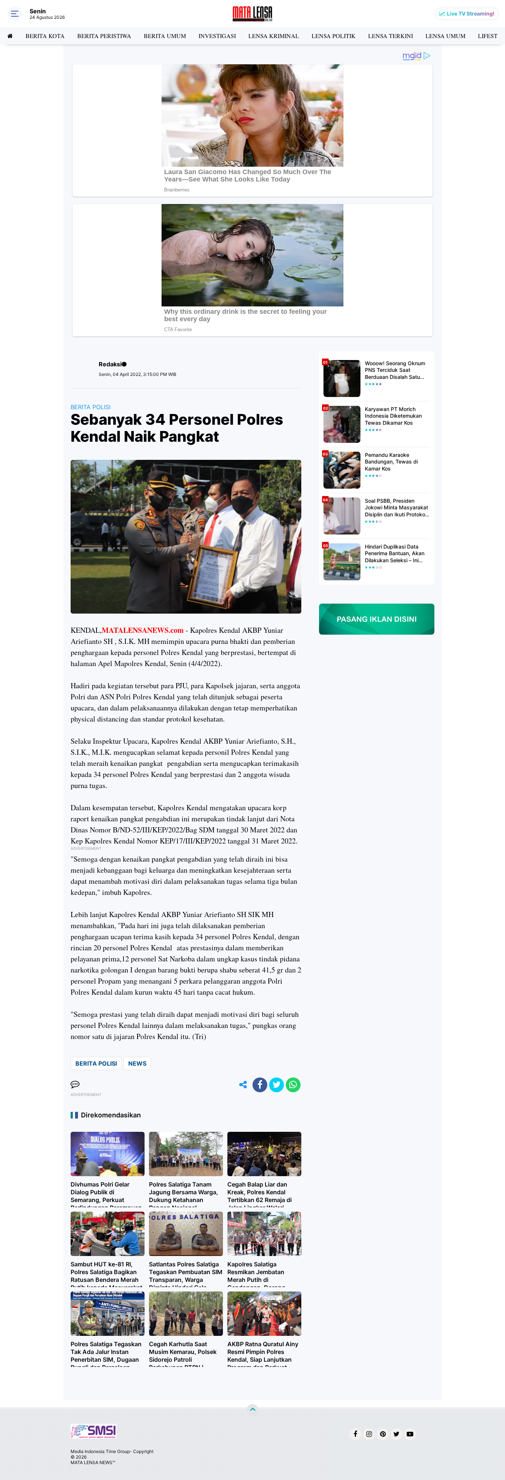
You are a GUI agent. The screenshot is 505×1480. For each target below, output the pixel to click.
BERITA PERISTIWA (104, 36)
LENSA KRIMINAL (273, 36)
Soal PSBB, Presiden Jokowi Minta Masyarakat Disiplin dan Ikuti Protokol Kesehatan (396, 508)
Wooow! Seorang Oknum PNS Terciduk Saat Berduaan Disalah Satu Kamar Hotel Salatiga (395, 370)
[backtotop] (252, 1410)
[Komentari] (75, 1084)
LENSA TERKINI (390, 36)
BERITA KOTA (45, 36)
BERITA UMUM (165, 36)
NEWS (137, 1063)
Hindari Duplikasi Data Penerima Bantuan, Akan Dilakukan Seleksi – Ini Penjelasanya (394, 553)
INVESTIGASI (217, 36)
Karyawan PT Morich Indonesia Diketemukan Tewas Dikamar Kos (393, 415)
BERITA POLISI (91, 407)
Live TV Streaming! (471, 13)
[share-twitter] (276, 1084)
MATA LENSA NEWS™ (93, 1462)
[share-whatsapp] (293, 1084)
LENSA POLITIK (334, 36)
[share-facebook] (260, 1084)
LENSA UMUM (445, 36)
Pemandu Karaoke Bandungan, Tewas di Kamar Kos (391, 461)
